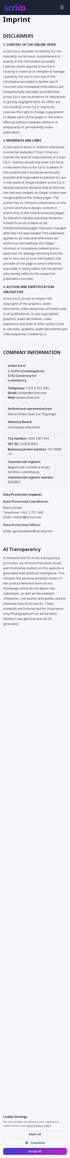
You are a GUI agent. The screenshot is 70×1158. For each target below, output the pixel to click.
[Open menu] (62, 7)
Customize (38, 1143)
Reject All (35, 1134)
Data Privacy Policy (39, 1125)
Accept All (35, 1151)
